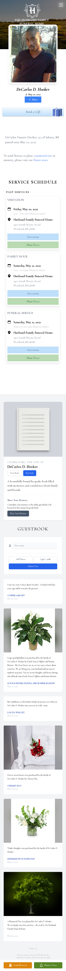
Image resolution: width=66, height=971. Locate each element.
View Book (14, 473)
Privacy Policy (26, 957)
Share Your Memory (18, 513)
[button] (33, 630)
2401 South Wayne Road (27, 224)
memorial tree (43, 156)
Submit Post (33, 566)
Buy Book (30, 473)
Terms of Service (40, 957)
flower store (40, 160)
